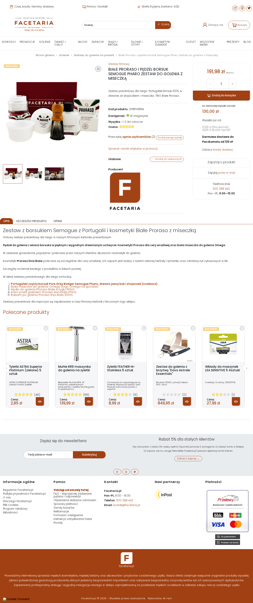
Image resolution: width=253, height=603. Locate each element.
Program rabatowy (15, 509)
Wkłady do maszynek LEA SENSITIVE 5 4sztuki (222, 368)
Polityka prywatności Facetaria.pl (24, 494)
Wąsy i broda (113, 43)
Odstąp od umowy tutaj (71, 490)
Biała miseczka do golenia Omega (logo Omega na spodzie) (54, 287)
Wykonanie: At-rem (160, 598)
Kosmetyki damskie (162, 43)
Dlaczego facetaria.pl (17, 501)
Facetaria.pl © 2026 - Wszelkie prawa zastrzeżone (113, 598)
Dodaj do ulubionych (168, 159)
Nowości (9, 42)
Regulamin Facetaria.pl (18, 490)
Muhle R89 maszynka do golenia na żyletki (74, 368)
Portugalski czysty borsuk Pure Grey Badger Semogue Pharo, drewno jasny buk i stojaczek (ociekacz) (84, 284)
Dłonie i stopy (137, 43)
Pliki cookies (10, 505)
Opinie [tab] (57, 221)
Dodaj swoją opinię (170, 137)
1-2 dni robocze (132, 122)
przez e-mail (226, 173)
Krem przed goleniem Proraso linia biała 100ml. (44, 292)
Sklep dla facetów (34, 30)
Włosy (83, 42)
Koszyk (242, 25)
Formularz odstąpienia (68, 515)
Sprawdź (133, 149)
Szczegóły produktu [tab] (31, 221)
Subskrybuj (89, 455)
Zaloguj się (215, 24)
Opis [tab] (6, 221)
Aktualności (10, 512)
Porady (58, 523)
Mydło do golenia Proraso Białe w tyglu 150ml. (43, 289)
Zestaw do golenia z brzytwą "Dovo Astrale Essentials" (173, 370)
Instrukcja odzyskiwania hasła (73, 519)
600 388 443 (221, 189)
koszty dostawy (223, 150)
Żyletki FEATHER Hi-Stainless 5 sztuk (121, 368)
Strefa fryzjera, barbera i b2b (160, 6)
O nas (7, 497)
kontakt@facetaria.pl (126, 505)
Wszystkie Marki (207, 43)
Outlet (191, 42)
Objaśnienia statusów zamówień (75, 500)
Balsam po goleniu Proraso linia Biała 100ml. (42, 295)
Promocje (27, 42)
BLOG (247, 42)
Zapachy (98, 42)
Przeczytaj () (131, 137)
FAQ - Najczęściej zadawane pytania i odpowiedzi (73, 495)
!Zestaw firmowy (118, 64)
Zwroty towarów (64, 508)
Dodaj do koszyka (223, 95)
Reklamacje (61, 511)
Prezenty (233, 42)
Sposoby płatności (66, 504)
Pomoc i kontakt (97, 6)
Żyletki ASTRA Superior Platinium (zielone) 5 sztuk (25, 370)
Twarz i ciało (59, 43)
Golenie (44, 42)
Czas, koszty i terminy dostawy (33, 6)
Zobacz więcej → (188, 458)
